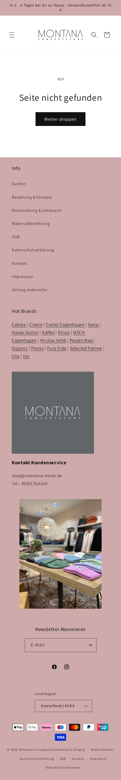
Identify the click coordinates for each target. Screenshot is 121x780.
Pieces (37, 348)
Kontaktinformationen (63, 767)
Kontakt (19, 263)
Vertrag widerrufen (30, 289)
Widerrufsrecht (102, 749)
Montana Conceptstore (36, 749)
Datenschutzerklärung (33, 249)
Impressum (22, 276)
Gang (93, 324)
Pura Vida (56, 348)
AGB (16, 236)
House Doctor (25, 332)
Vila (15, 356)
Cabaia (19, 324)
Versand (78, 759)
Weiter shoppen (60, 119)
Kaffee (48, 332)
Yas (26, 356)
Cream (35, 324)
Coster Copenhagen (65, 324)
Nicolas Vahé (53, 340)
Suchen (19, 183)
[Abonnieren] (89, 645)
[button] (11, 34)
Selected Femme (86, 348)
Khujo (64, 332)
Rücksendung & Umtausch (36, 210)
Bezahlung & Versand (32, 197)
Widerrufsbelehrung (31, 223)
